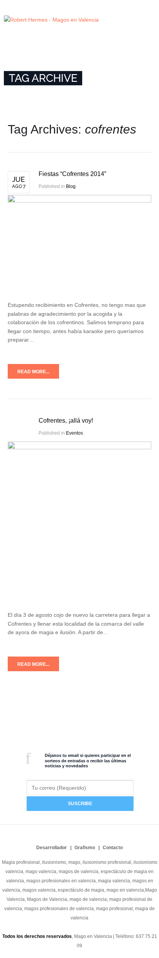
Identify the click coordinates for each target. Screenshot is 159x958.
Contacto (113, 847)
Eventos (74, 433)
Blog (71, 186)
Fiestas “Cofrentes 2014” (72, 174)
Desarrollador (51, 847)
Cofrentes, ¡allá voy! (66, 420)
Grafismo (84, 847)
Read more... (33, 371)
